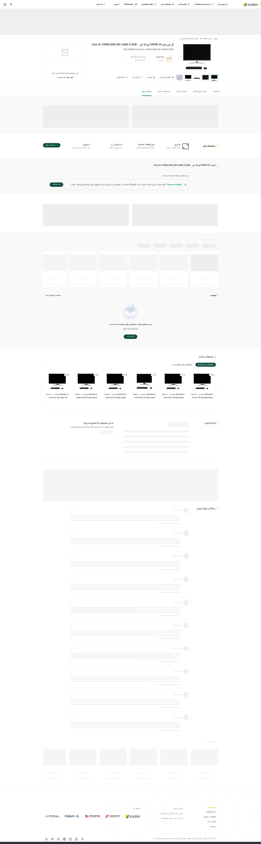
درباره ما (213, 826)
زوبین (215, 38)
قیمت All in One (205, 38)
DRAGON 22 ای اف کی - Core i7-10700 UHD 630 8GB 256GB (144, 396)
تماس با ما (212, 822)
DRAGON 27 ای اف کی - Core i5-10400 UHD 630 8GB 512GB (115, 396)
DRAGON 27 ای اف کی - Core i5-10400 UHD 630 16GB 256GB (86, 396)
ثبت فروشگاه (211, 812)
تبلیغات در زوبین (209, 817)
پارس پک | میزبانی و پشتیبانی (172, 813)
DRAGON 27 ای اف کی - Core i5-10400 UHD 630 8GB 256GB (173, 396)
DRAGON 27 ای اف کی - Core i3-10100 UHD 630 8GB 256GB (202, 396)
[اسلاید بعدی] (42, 390)
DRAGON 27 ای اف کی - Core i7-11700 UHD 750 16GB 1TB (57, 396)
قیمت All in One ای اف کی (188, 38)
